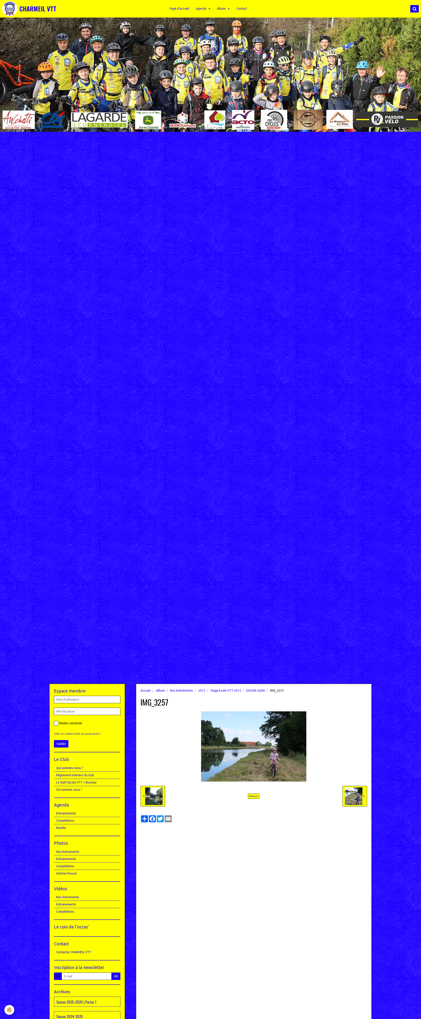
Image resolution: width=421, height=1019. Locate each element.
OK (116, 976)
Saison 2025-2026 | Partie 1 (76, 1002)
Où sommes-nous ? (69, 789)
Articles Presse (66, 873)
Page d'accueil (179, 8)
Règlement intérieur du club (75, 775)
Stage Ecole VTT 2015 (225, 690)
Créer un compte (64, 733)
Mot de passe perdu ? (88, 733)
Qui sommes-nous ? (69, 768)
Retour (253, 796)
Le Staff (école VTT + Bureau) (76, 782)
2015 (201, 690)
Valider (61, 744)
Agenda (201, 8)
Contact (241, 8)
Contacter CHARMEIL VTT (73, 952)
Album (221, 8)
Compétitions (65, 820)
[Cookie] (9, 1010)
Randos (61, 828)
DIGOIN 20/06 (255, 690)
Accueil (146, 690)
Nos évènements (67, 897)
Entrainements (66, 813)
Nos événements (181, 690)
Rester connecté (70, 723)
